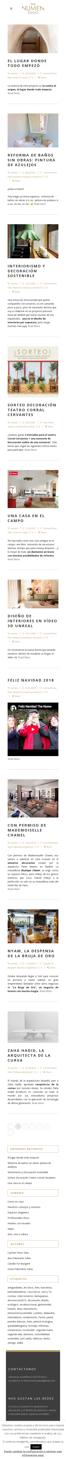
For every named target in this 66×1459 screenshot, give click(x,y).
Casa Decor (33, 1291)
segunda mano (44, 1330)
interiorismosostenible (20, 1313)
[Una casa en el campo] (33, 489)
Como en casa (20, 77)
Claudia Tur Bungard (19, 1263)
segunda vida (15, 1334)
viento (46, 1338)
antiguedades (15, 1287)
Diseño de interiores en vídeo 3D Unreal (32, 620)
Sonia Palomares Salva (20, 1269)
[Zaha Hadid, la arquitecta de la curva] (33, 1027)
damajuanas (41, 1296)
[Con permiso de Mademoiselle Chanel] (33, 798)
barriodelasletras (17, 1291)
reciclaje (32, 1325)
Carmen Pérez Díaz (24, 426)
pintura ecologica (43, 1321)
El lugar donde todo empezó (27, 63)
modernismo (30, 1317)
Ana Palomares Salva (19, 1258)
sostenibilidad (42, 1334)
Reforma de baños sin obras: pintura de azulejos (32, 159)
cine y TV (46, 1291)
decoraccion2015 (17, 1300)
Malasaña (49, 1313)
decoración (34, 1300)
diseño (45, 1300)
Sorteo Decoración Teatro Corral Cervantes (32, 409)
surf (22, 1338)
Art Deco (29, 1287)
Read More (14, 93)
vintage (12, 1342)
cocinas (12, 1296)
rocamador (29, 1330)
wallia (20, 1342)
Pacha (41, 1317)
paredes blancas (16, 1321)
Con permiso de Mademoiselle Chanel (27, 830)
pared (50, 1317)
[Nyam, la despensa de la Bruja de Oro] (33, 926)
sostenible (13, 1338)
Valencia (37, 1338)
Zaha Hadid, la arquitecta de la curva (29, 1055)
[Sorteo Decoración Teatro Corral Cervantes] (33, 371)
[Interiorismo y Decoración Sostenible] (33, 241)
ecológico (13, 1304)
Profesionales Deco (22, 1072)
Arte (37, 1287)
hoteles (12, 1308)
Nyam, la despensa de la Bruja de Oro (31, 953)
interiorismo (30, 1308)
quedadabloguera (17, 1325)
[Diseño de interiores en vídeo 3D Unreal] (33, 594)
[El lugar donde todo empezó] (33, 38)
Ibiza (19, 1308)
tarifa (28, 1338)
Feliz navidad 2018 (31, 680)
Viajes (11, 1228)
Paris (29, 1321)
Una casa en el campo (26, 518)
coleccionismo (25, 1296)
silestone (28, 1334)
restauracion (14, 1330)
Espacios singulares (23, 846)
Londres (37, 1313)
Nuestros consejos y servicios (27, 176)
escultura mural (28, 1304)
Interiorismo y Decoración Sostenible (27, 270)
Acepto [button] (36, 1446)
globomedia (44, 1304)
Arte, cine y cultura (18, 1234)
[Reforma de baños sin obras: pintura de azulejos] (33, 130)
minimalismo (15, 1317)
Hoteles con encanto (19, 1223)
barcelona (46, 1287)
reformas (43, 1325)
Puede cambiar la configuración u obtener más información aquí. (33, 1453)
